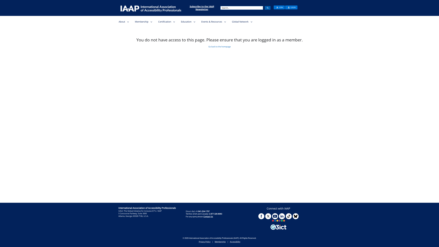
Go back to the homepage (219, 46)
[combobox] (242, 8)
